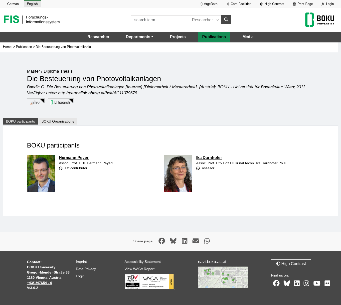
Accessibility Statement (143, 262)
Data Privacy (86, 269)
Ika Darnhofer (209, 157)
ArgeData (210, 4)
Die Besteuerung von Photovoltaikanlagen (66, 47)
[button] (139, 37)
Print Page (305, 4)
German (13, 4)
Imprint (81, 262)
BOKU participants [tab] (20, 121)
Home (7, 47)
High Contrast (274, 4)
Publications (214, 37)
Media (248, 37)
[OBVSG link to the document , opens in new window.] (35, 102)
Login (329, 4)
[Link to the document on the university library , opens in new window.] (60, 102)
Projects (178, 37)
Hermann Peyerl (74, 157)
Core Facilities (240, 4)
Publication (24, 47)
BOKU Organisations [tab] (57, 121)
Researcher (98, 37)
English (32, 4)
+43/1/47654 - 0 (39, 283)
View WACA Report (140, 269)
